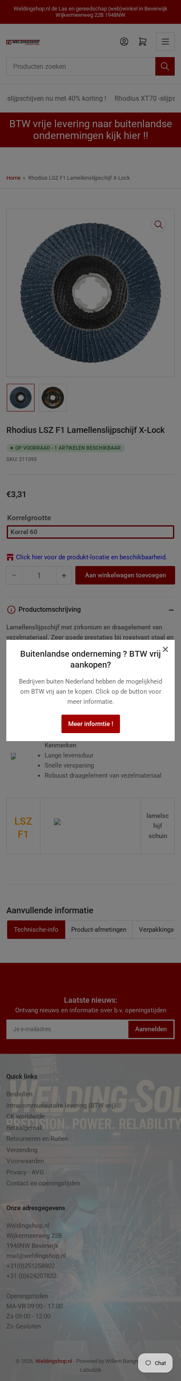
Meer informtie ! (90, 724)
